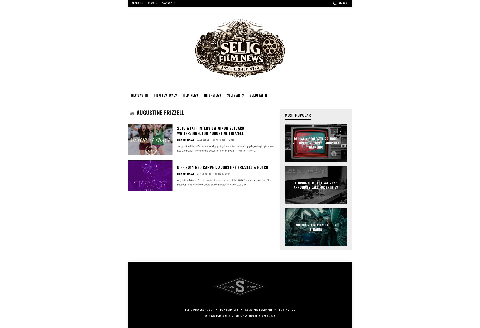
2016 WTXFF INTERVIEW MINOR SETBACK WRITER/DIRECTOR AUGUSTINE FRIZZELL (210, 130)
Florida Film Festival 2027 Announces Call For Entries (316, 185)
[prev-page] (334, 131)
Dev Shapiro (204, 173)
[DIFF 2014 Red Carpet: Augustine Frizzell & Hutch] (150, 175)
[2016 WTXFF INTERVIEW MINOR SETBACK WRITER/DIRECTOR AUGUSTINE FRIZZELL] (150, 139)
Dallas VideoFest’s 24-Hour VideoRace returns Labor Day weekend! (316, 143)
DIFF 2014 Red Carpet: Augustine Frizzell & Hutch (222, 167)
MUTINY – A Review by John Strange (316, 227)
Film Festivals (185, 140)
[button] (340, 3)
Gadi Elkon (203, 139)
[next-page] (341, 131)
